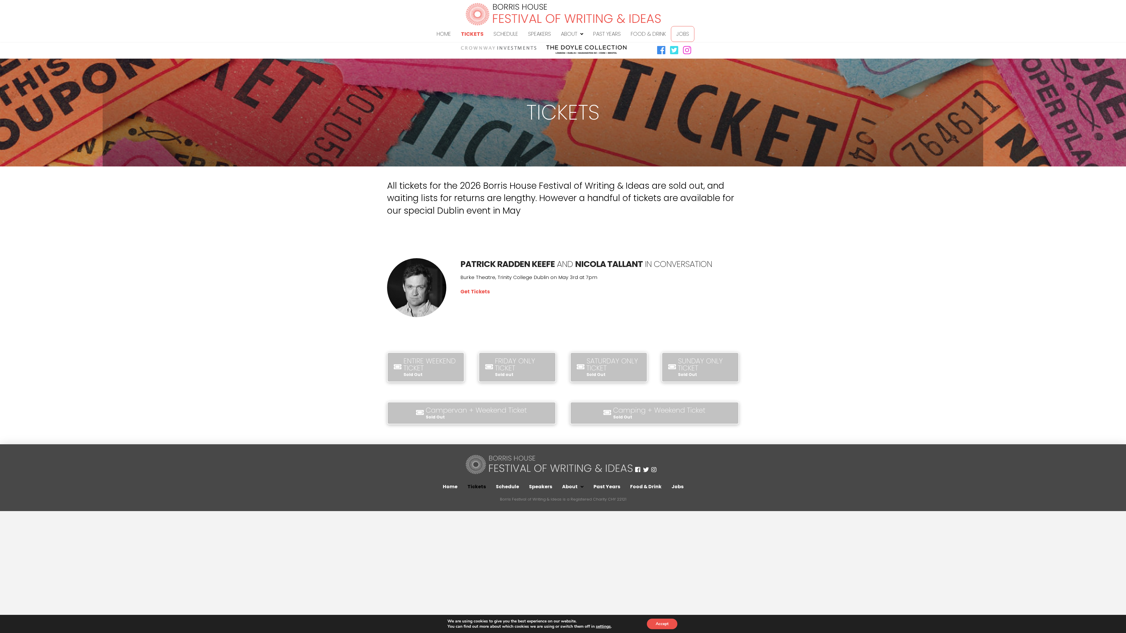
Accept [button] (662, 624)
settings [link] (603, 626)
